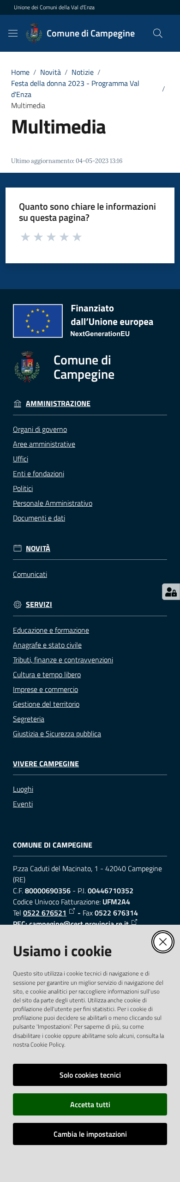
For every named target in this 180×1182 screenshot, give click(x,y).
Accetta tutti (90, 1104)
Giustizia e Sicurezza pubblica (57, 733)
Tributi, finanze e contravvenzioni (63, 659)
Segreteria (28, 718)
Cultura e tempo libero (47, 674)
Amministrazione (58, 403)
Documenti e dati (39, 517)
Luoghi (23, 788)
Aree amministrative (44, 443)
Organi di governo (40, 429)
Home (20, 72)
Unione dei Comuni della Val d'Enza (54, 7)
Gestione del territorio (46, 703)
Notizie (83, 72)
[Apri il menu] (12, 33)
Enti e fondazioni (38, 473)
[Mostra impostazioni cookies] (171, 591)
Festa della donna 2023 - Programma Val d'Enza (75, 89)
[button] (158, 33)
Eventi (23, 803)
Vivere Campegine (46, 763)
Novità (50, 72)
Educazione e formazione (51, 630)
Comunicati (30, 574)
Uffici (20, 458)
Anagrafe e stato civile (47, 644)
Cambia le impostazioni (90, 1134)
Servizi (39, 604)
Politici (23, 488)
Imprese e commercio (45, 689)
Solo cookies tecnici (90, 1074)
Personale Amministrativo (52, 503)
